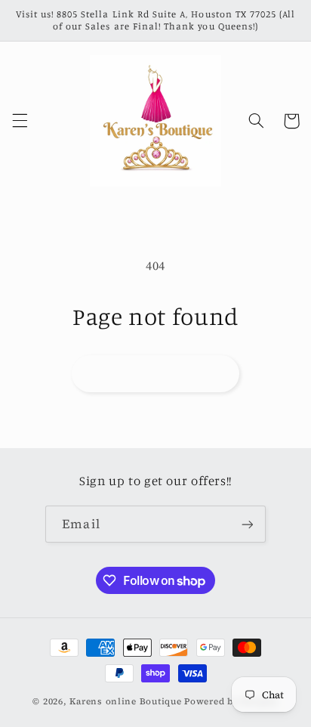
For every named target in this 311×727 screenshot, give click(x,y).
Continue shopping (155, 373)
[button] (19, 121)
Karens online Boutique (126, 701)
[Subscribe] (246, 524)
